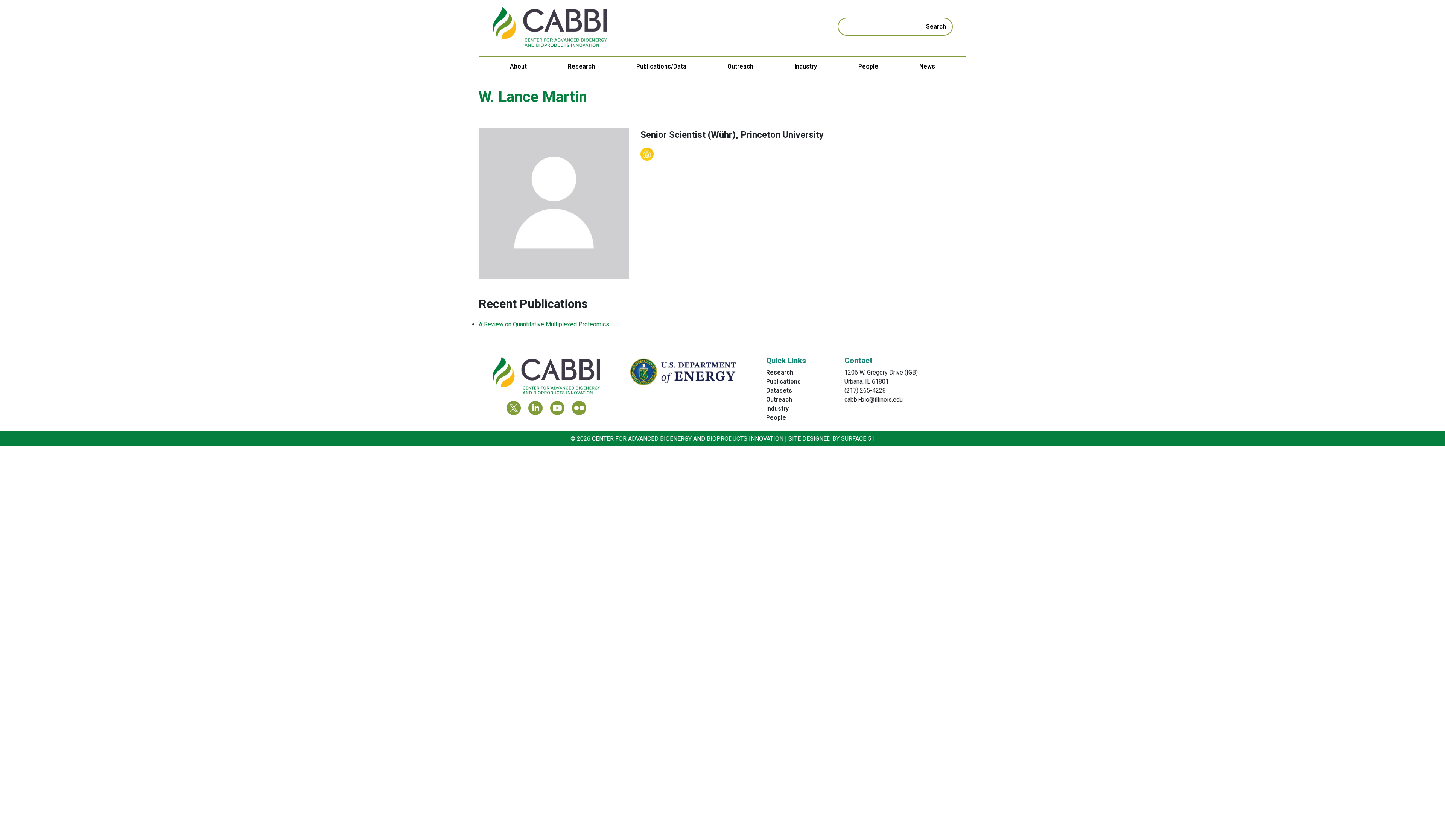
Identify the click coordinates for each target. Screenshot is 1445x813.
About (518, 66)
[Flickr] (579, 408)
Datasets (779, 390)
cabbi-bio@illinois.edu (873, 399)
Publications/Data (661, 66)
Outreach (740, 66)
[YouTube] (557, 408)
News (927, 66)
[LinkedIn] (535, 408)
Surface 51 (858, 438)
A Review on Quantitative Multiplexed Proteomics (544, 324)
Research (581, 66)
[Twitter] (514, 408)
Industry (805, 66)
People (868, 66)
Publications (783, 381)
